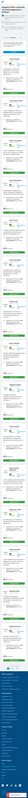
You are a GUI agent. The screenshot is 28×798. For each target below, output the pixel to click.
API (3, 778)
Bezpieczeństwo (7, 742)
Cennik (4, 736)
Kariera (4, 744)
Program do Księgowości (9, 717)
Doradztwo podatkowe (8, 708)
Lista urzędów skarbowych (10, 720)
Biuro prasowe (6, 683)
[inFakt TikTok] (11, 785)
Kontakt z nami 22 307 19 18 (10, 677)
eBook (3, 775)
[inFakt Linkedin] (20, 785)
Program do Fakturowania (9, 714)
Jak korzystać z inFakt (8, 766)
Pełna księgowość (7, 705)
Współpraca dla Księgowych (10, 747)
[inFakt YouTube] (16, 785)
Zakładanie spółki (7, 699)
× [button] (25, 794)
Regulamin (4, 791)
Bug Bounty (5, 753)
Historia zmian (6, 756)
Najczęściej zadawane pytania (11, 689)
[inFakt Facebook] (3, 785)
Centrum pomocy (7, 686)
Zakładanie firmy (7, 696)
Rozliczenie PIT (6, 722)
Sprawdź (14, 52)
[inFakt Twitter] (7, 785)
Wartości (4, 733)
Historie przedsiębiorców (9, 769)
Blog (3, 763)
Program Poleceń (7, 739)
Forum (4, 772)
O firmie (4, 730)
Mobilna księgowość (8, 711)
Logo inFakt (3, 2)
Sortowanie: (9, 37)
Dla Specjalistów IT (7, 750)
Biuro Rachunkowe (7, 702)
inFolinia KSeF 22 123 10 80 (10, 680)
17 (17, 668)
